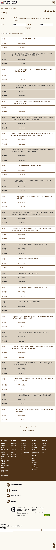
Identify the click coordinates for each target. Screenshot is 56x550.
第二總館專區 (4, 475)
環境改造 (44, 443)
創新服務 (44, 445)
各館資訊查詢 (4, 454)
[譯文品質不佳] (4, 528)
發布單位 (4, 43)
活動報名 (16, 18)
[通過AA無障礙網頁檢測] (47, 515)
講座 (21, 18)
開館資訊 (3, 447)
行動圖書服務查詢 (35, 452)
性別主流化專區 (5, 465)
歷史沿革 (13, 452)
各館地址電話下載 (5, 457)
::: (0, 0)
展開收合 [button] (28, 438)
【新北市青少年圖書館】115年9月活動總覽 (29, 166)
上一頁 (22, 426)
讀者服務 (34, 441)
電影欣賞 (41, 18)
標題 (3, 39)
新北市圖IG (14, 501)
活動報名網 (34, 447)
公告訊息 (3, 443)
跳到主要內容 (3, 0)
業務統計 (44, 447)
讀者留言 (34, 445)
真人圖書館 (34, 462)
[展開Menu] (53, 2)
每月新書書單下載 (25, 452)
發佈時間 (4, 47)
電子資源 (23, 447)
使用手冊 (13, 456)
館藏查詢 (23, 443)
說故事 (36, 18)
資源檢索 (23, 441)
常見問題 (13, 454)
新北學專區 (34, 469)
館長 (12, 447)
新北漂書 (34, 464)
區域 (2, 25)
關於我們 (13, 441)
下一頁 (33, 426)
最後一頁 (35, 426)
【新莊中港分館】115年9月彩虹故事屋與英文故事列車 (32, 287)
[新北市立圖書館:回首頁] (9, 2)
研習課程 (30, 18)
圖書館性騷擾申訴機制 (5, 470)
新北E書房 (24, 450)
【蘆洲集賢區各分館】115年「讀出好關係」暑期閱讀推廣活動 (34, 395)
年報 (43, 452)
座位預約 (34, 460)
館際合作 (34, 443)
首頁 (2, 8)
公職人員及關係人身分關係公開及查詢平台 (5, 462)
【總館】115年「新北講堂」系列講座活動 (29, 302)
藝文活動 (48, 18)
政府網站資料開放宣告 (37, 508)
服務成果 (44, 441)
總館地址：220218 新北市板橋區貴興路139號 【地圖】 (23, 511)
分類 (2, 19)
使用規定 (13, 443)
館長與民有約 (35, 458)
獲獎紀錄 (44, 450)
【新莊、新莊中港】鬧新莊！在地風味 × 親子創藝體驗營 (33, 332)
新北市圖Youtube (16, 495)
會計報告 (3, 468)
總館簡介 (3, 452)
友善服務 (34, 455)
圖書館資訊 (8, 8)
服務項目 (13, 450)
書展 (25, 18)
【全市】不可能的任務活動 (27, 39)
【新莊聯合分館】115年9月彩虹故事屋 (28, 259)
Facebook (14, 490)
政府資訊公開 (4, 450)
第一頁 (20, 426)
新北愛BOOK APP (16, 485)
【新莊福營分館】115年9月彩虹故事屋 (28, 273)
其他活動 (16, 20)
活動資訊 (3, 445)
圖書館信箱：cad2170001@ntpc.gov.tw (38, 512)
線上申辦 (34, 450)
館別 (29, 25)
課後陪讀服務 (35, 467)
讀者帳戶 (23, 445)
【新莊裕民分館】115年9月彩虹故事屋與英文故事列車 (32, 244)
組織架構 (13, 445)
